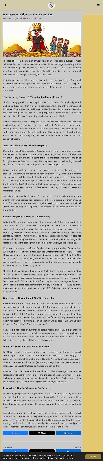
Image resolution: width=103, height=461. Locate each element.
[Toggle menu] (98, 5)
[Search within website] (5, 5)
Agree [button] (93, 456)
